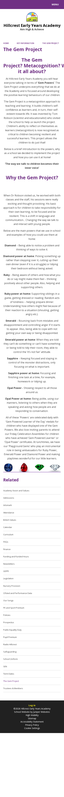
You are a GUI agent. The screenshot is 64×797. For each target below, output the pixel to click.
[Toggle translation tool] (14, 4)
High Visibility (32, 715)
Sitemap (32, 718)
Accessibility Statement (32, 721)
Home (6, 43)
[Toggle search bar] (6, 4)
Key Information (25, 43)
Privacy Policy (32, 724)
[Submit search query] (38, 4)
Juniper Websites (41, 711)
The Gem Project (50, 43)
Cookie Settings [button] (32, 728)
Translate (26, 5)
